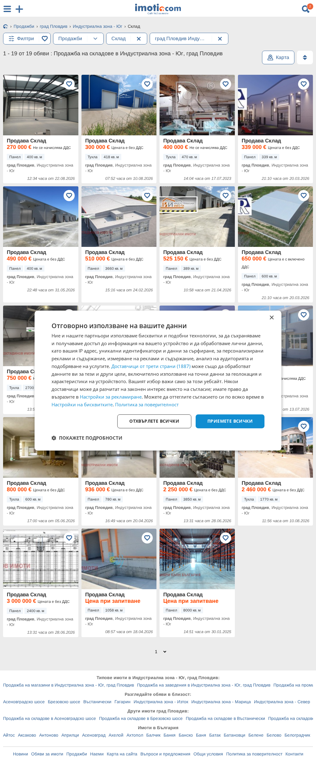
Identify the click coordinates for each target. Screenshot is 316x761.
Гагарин (122, 701)
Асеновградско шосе (24, 701)
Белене (256, 735)
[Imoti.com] (5, 27)
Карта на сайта (122, 754)
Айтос (9, 735)
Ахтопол (135, 735)
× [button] (271, 317)
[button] (87, 437)
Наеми (97, 754)
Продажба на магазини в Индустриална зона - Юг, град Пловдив (68, 685)
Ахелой (116, 735)
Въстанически (97, 701)
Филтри (25, 38)
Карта (282, 57)
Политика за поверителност (254, 754)
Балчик (153, 735)
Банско (186, 735)
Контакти (294, 754)
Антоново (48, 735)
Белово (274, 735)
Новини (20, 754)
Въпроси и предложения (165, 754)
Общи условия (208, 754)
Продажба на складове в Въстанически (225, 718)
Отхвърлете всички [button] (154, 421)
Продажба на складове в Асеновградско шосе (49, 718)
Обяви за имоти (47, 754)
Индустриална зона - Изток (161, 701)
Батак (215, 735)
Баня (201, 735)
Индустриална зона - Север (282, 701)
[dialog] (158, 381)
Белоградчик (297, 735)
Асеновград (94, 735)
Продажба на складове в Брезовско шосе (141, 718)
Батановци (234, 735)
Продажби (76, 754)
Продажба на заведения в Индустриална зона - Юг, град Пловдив (203, 685)
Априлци (70, 735)
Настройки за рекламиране (111, 397)
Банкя (170, 735)
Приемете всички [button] (230, 421)
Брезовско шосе (64, 701)
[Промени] (95, 38)
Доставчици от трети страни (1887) (150, 366)
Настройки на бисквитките (82, 404)
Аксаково (27, 735)
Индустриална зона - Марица (221, 701)
